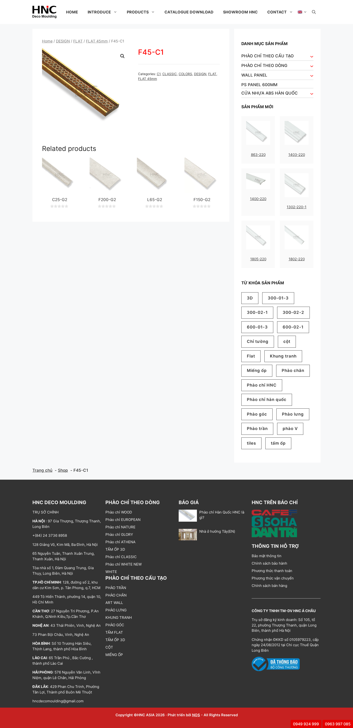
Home (72, 12)
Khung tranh (283, 356)
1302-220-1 (296, 207)
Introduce (99, 12)
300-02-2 (293, 312)
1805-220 (258, 259)
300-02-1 (257, 312)
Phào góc (257, 414)
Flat (251, 356)
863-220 (258, 154)
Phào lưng (293, 414)
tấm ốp (278, 443)
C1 (158, 74)
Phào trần (257, 428)
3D (250, 298)
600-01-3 (257, 327)
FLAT (78, 41)
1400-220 (258, 199)
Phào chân (293, 370)
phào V (290, 428)
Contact (277, 12)
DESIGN (63, 41)
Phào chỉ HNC (262, 385)
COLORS (185, 74)
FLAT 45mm (97, 41)
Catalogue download (188, 12)
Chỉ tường (257, 341)
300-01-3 (278, 298)
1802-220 (297, 259)
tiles (251, 443)
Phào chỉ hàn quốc (266, 399)
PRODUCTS (138, 12)
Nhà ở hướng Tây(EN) (217, 531)
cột (286, 341)
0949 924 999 (306, 724)
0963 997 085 (338, 724)
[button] (314, 12)
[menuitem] (302, 12)
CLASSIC (169, 74)
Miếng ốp (257, 370)
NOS (196, 715)
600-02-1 (293, 327)
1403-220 (296, 154)
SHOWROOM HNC (240, 12)
